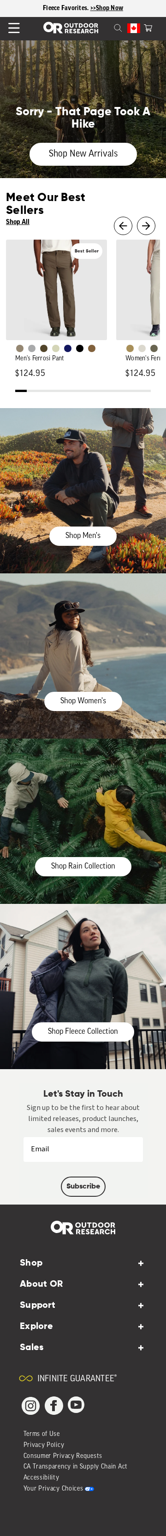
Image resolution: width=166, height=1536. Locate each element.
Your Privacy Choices (53, 1489)
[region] (83, 8)
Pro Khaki (55, 348)
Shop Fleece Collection (83, 1032)
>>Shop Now (107, 8)
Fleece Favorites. (66, 8)
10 (123, 392)
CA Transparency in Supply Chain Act (76, 1466)
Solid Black (79, 348)
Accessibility (41, 1477)
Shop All (18, 222)
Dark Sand (130, 348)
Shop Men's (83, 536)
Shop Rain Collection (83, 866)
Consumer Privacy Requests (63, 1456)
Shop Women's (83, 701)
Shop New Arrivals (83, 154)
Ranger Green (154, 348)
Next (146, 226)
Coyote (91, 348)
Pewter (32, 348)
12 (145, 392)
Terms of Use (42, 1434)
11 (134, 392)
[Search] (107, 27)
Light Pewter (142, 348)
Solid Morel (20, 348)
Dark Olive (43, 348)
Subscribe (83, 1186)
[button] (148, 27)
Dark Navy (67, 348)
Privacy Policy (44, 1445)
